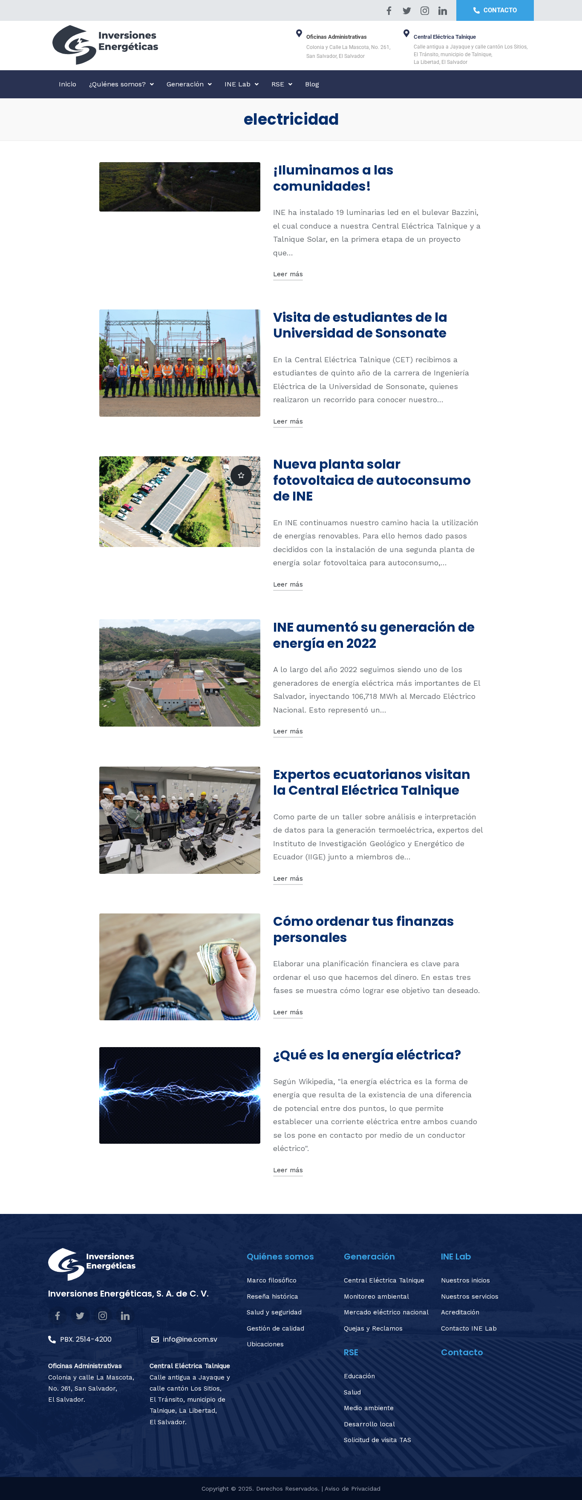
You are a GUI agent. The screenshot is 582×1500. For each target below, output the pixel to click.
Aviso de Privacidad (352, 1488)
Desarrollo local (369, 1424)
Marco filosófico (272, 1280)
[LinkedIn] (443, 10)
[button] (121, 84)
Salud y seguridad (274, 1312)
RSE (277, 84)
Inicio (67, 84)
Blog (312, 84)
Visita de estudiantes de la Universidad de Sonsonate (360, 325)
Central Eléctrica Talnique (384, 1280)
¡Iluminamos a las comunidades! (333, 178)
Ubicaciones (265, 1344)
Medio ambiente (369, 1408)
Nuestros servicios (469, 1296)
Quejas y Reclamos (373, 1328)
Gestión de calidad (275, 1328)
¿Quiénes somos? (117, 84)
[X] (407, 10)
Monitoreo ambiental (376, 1296)
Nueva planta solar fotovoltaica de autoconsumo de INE (372, 480)
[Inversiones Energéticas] (169, 45)
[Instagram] (425, 10)
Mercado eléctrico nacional (386, 1312)
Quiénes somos (280, 1256)
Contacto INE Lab (469, 1328)
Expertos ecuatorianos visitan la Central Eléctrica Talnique (371, 782)
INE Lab (238, 84)
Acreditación (460, 1312)
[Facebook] (389, 10)
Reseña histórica (272, 1296)
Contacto (462, 1352)
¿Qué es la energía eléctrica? (367, 1055)
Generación (185, 84)
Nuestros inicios (465, 1280)
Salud (352, 1392)
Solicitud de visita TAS (377, 1440)
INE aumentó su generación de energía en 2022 (374, 635)
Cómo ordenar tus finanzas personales (363, 929)
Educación (359, 1376)
